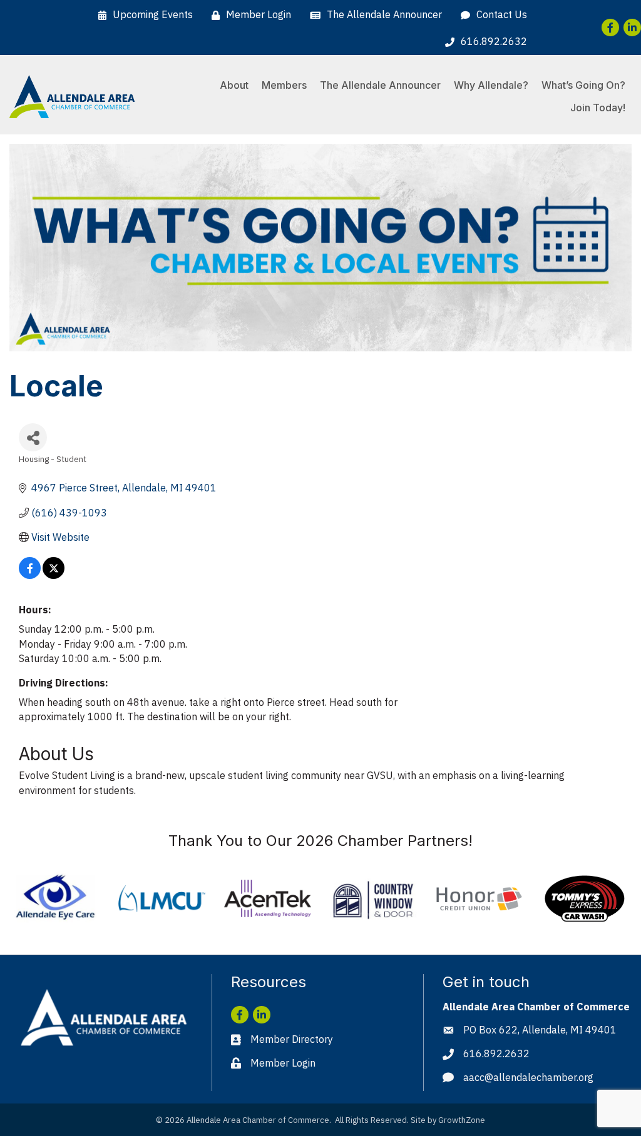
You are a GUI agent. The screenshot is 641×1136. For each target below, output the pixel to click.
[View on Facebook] (30, 575)
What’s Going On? (583, 85)
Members (284, 85)
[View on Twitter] (53, 575)
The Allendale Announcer (380, 85)
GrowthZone (461, 1120)
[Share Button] (33, 437)
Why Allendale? (491, 85)
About (234, 85)
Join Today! (597, 107)
